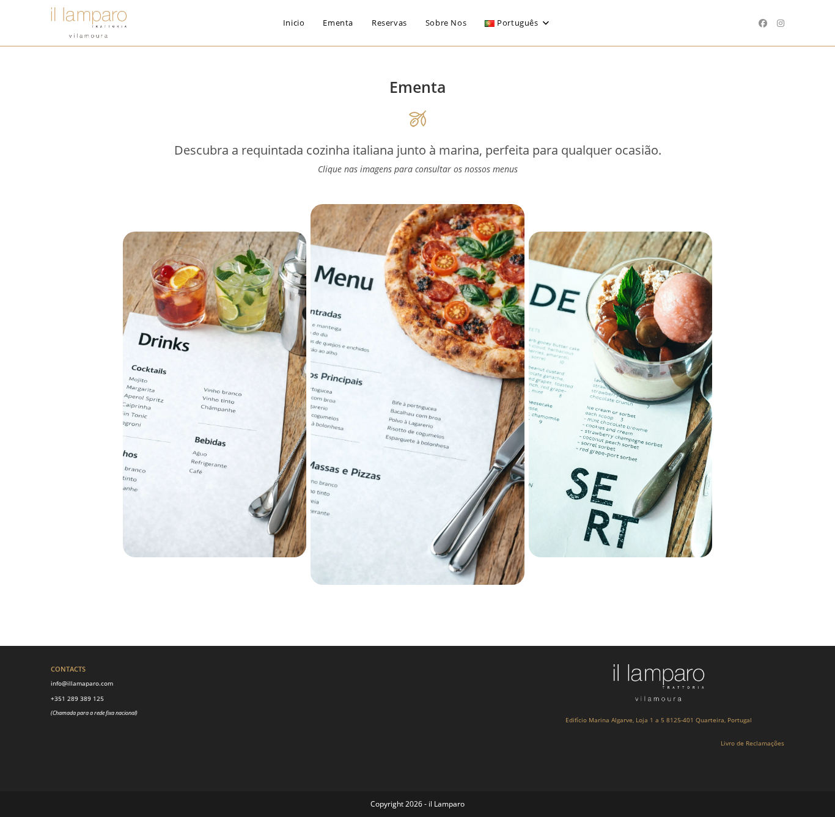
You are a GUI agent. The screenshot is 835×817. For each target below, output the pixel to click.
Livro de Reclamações (752, 743)
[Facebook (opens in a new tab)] (763, 23)
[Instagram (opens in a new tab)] (780, 23)
